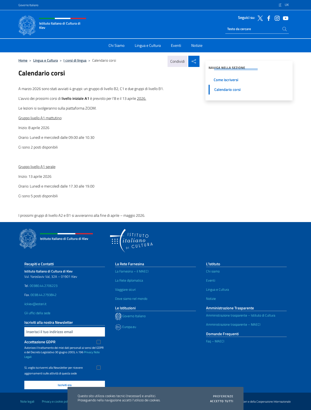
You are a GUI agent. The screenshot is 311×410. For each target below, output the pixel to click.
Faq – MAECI (215, 341)
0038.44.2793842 (43, 294)
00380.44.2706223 (44, 285)
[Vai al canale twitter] (259, 17)
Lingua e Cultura (45, 60)
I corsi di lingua (75, 60)
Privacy (88, 352)
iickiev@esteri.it (35, 303)
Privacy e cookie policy (56, 401)
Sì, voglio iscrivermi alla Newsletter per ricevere (53, 367)
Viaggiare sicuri (125, 289)
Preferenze (223, 396)
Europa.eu (128, 326)
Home (23, 60)
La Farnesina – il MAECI (132, 271)
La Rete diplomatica (129, 280)
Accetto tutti (221, 401)
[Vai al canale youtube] (284, 17)
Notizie (211, 298)
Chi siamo (213, 271)
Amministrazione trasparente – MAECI (233, 324)
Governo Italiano (28, 5)
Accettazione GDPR (39, 342)
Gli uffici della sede (37, 312)
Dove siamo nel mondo (131, 298)
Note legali (27, 401)
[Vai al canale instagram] (276, 17)
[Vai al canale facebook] (267, 17)
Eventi (210, 280)
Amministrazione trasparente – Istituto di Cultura (240, 315)
